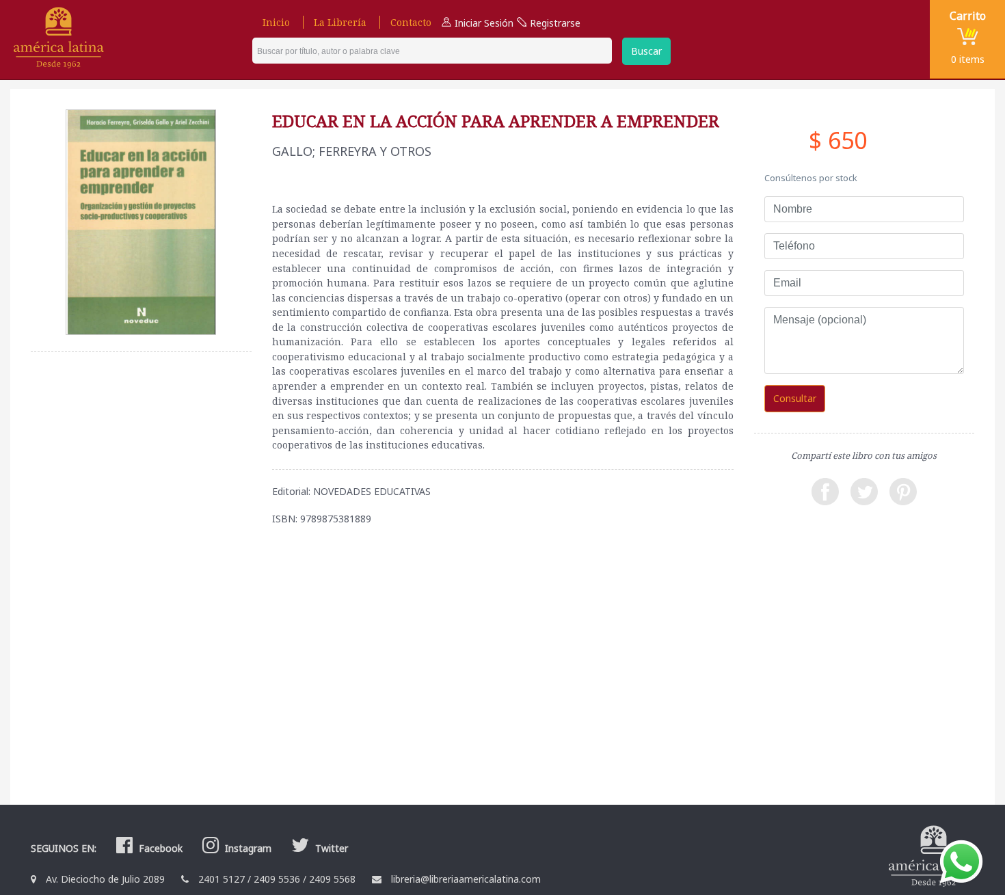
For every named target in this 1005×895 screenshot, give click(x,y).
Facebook (159, 848)
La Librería (340, 22)
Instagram (246, 848)
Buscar (646, 50)
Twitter (330, 848)
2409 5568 (332, 878)
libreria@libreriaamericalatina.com (466, 878)
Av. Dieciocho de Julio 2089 (105, 878)
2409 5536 (277, 878)
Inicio (276, 22)
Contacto (410, 22)
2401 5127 (221, 878)
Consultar (794, 398)
